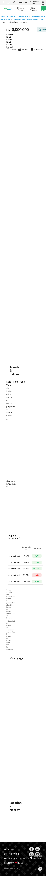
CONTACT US (10, 854)
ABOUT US (9, 849)
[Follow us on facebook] (31, 851)
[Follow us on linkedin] (37, 851)
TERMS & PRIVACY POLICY (16, 859)
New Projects (33, 9)
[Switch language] (6, 2)
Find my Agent (20, 9)
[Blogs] (8, 9)
